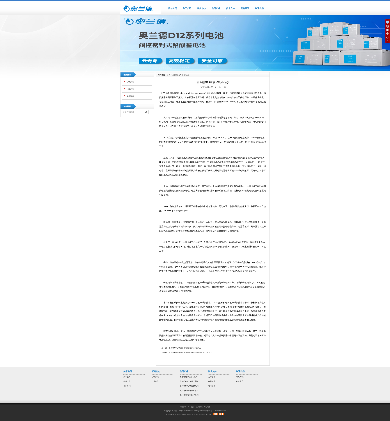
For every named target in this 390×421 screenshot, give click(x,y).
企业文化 (127, 381)
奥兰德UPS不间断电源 (185, 414)
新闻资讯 (176, 75)
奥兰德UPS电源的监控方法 (180, 348)
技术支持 (230, 8)
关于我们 (191, 407)
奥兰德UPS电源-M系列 (189, 386)
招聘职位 (211, 386)
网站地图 (207, 407)
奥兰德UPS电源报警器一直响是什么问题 (185, 352)
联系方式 (239, 377)
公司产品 (216, 8)
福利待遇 (211, 381)
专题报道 (130, 96)
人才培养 (211, 377)
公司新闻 (130, 82)
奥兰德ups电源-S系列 (188, 377)
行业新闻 (130, 89)
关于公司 (187, 8)
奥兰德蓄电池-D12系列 (189, 395)
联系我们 (259, 8)
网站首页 (172, 8)
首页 (168, 75)
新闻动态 (201, 8)
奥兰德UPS (168, 117)
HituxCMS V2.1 (206, 414)
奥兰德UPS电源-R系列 (189, 390)
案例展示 (245, 8)
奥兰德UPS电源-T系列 (189, 381)
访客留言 (239, 381)
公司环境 (127, 386)
